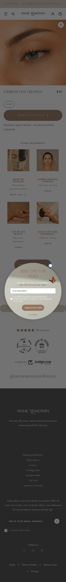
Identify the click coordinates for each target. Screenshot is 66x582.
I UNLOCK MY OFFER (33, 308)
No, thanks (33, 314)
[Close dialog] (50, 265)
